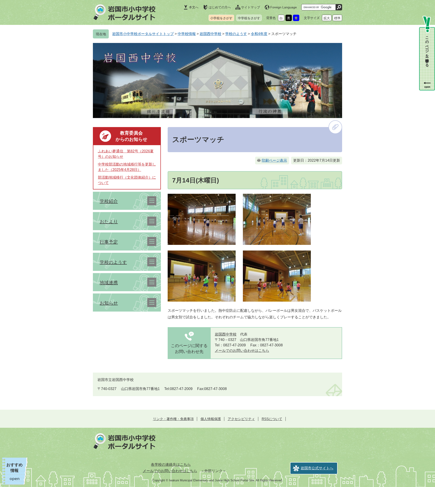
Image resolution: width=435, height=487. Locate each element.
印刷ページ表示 (274, 160)
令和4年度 (259, 34)
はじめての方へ (220, 7)
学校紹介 (109, 201)
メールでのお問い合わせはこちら (242, 350)
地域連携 (109, 282)
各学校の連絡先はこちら (171, 464)
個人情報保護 (211, 419)
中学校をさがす (249, 18)
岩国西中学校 (210, 34)
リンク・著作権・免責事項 (173, 419)
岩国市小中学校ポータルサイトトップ (143, 34)
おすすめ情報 (14, 468)
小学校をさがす (221, 18)
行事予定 (109, 241)
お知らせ (109, 302)
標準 (337, 18)
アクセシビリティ (241, 419)
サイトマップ (250, 7)
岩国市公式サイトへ (317, 468)
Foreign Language (283, 7)
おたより (109, 221)
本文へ (193, 7)
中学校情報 (187, 34)
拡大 (327, 18)
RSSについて (272, 419)
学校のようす (236, 34)
